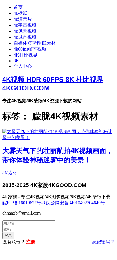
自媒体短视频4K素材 (35, 43)
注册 (30, 241)
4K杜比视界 (25, 55)
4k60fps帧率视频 (30, 49)
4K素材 (9, 172)
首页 (18, 7)
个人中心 (23, 66)
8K (16, 60)
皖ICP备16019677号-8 (23, 202)
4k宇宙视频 (25, 25)
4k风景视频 (25, 31)
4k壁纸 (20, 13)
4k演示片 (23, 19)
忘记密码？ (103, 241)
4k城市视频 (25, 37)
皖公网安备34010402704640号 (75, 202)
